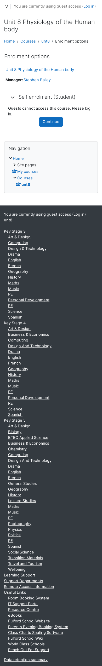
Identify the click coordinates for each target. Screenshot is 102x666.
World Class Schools (26, 644)
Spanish (15, 317)
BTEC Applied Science (28, 437)
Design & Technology (27, 248)
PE (10, 294)
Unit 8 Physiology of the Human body (39, 69)
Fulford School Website (29, 621)
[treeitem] (51, 172)
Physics (15, 529)
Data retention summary (26, 659)
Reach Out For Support (28, 649)
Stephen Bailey (37, 80)
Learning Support (19, 575)
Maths (13, 283)
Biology (14, 431)
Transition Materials (25, 558)
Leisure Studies (22, 500)
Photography (19, 523)
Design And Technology (30, 346)
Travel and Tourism (25, 563)
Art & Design (19, 237)
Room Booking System (28, 598)
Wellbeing (17, 569)
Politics (14, 535)
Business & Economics (28, 334)
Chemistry (17, 449)
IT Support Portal (23, 604)
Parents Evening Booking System (38, 626)
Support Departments (23, 581)
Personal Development (28, 300)
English (14, 260)
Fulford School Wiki (25, 638)
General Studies (22, 483)
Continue (51, 121)
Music (13, 288)
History (14, 277)
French (14, 265)
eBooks (15, 615)
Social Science (21, 552)
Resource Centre (23, 609)
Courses (28, 41)
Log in (88, 6)
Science (15, 311)
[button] (13, 97)
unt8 (45, 41)
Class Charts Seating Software (35, 632)
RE (10, 305)
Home (9, 41)
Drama (14, 254)
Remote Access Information (29, 586)
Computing (18, 242)
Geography (18, 271)
